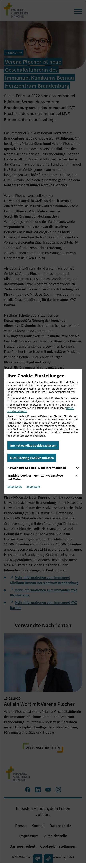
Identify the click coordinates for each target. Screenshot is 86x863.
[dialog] (43, 431)
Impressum (33, 486)
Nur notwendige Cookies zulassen (33, 445)
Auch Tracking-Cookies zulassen (32, 458)
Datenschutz (14, 486)
